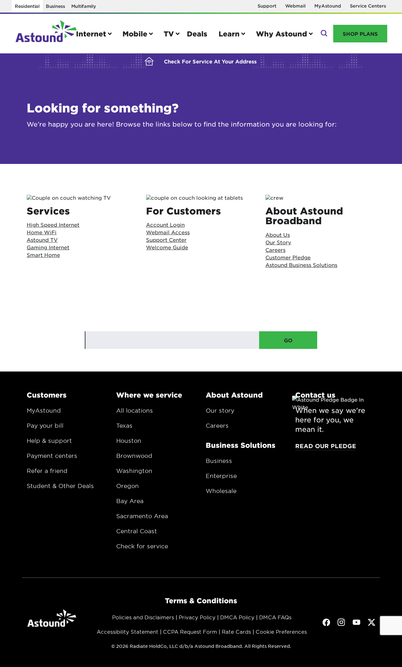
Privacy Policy (197, 617)
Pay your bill (45, 425)
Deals (197, 34)
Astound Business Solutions (301, 265)
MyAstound (327, 5)
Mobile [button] (134, 34)
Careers (217, 425)
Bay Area (130, 500)
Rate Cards (236, 631)
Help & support (49, 440)
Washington (134, 470)
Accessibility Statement (127, 631)
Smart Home (43, 255)
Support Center (166, 239)
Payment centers (52, 455)
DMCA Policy (237, 617)
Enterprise (221, 475)
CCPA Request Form (190, 631)
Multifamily (83, 6)
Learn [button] (229, 34)
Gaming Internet (48, 247)
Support (267, 5)
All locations (134, 410)
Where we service (149, 395)
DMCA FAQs (275, 617)
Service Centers (368, 5)
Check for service (142, 546)
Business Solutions (240, 445)
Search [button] (323, 33)
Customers (47, 395)
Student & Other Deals (60, 485)
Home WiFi (42, 232)
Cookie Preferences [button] (281, 631)
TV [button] (169, 34)
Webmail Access (168, 232)
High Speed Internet (53, 224)
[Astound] (46, 33)
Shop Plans (360, 33)
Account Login (165, 224)
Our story (220, 410)
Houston (128, 440)
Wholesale (221, 490)
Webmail (295, 5)
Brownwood (134, 455)
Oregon (127, 485)
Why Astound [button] (281, 34)
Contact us (315, 395)
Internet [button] (91, 34)
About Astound (234, 395)
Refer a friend (47, 470)
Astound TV (42, 239)
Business (55, 6)
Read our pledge (325, 445)
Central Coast (136, 531)
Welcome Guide (167, 247)
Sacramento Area (142, 515)
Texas (124, 425)
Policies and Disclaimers (143, 617)
